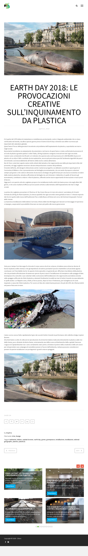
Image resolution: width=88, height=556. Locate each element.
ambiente (13, 440)
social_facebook (5, 542)
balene (19, 440)
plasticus (22, 441)
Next (78, 451)
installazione (60, 440)
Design (18, 436)
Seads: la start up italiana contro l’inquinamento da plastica (20, 474)
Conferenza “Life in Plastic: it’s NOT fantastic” (63, 481)
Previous (11, 451)
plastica (15, 441)
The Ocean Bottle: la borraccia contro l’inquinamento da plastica (63, 508)
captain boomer (27, 440)
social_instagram (8, 542)
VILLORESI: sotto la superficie (18, 509)
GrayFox (9, 433)
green (43, 440)
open (82, 5)
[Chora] (7, 5)
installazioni (69, 440)
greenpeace (50, 440)
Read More (10, 486)
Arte (13, 436)
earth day (37, 440)
